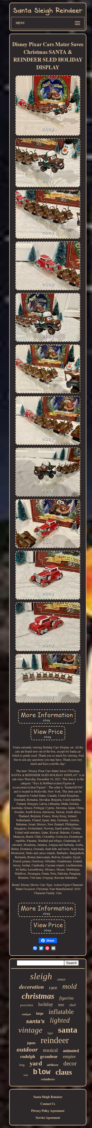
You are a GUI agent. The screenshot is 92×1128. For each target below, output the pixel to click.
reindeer (55, 1040)
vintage (30, 1029)
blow (41, 1072)
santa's (35, 1021)
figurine (66, 998)
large (39, 1013)
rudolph (27, 1056)
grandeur (49, 1056)
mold (69, 986)
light (50, 1033)
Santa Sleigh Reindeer (47, 1097)
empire (69, 1056)
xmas (61, 979)
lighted (60, 1020)
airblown (52, 1065)
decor (70, 1063)
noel (26, 1075)
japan (31, 1043)
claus (63, 1072)
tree (61, 1005)
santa (67, 1029)
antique (26, 1014)
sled (72, 1005)
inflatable (61, 1011)
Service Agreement (48, 1117)
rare (53, 987)
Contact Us (47, 1104)
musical (50, 1050)
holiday (45, 1004)
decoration (31, 987)
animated (71, 1050)
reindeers (48, 1079)
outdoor (27, 1049)
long (22, 1065)
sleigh (41, 976)
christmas (38, 996)
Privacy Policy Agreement (47, 1111)
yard (36, 1063)
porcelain (26, 1005)
